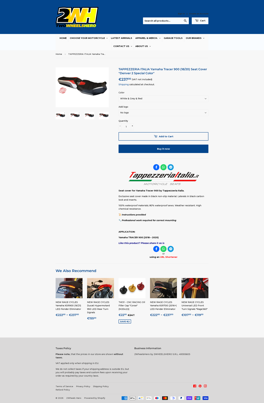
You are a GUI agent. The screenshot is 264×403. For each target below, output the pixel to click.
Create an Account (198, 14)
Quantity (123, 120)
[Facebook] (156, 167)
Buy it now (163, 148)
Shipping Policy (101, 386)
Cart (202, 20)
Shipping (124, 84)
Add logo (123, 106)
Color (121, 92)
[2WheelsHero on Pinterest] (200, 386)
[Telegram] (171, 167)
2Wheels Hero (73, 398)
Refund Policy (63, 389)
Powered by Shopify (94, 398)
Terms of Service (64, 386)
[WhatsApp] (163, 167)
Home (59, 54)
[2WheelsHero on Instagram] (205, 386)
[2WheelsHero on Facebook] (194, 386)
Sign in (181, 14)
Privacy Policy (83, 386)
